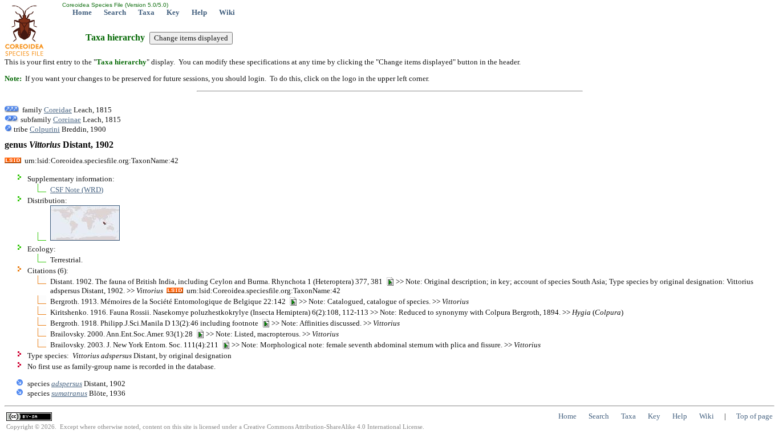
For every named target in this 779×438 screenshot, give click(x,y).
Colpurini (45, 129)
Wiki (227, 12)
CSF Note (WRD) (76, 189)
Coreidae (58, 110)
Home (82, 12)
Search (115, 12)
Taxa (146, 12)
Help (199, 12)
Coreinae (67, 119)
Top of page (754, 416)
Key (173, 12)
